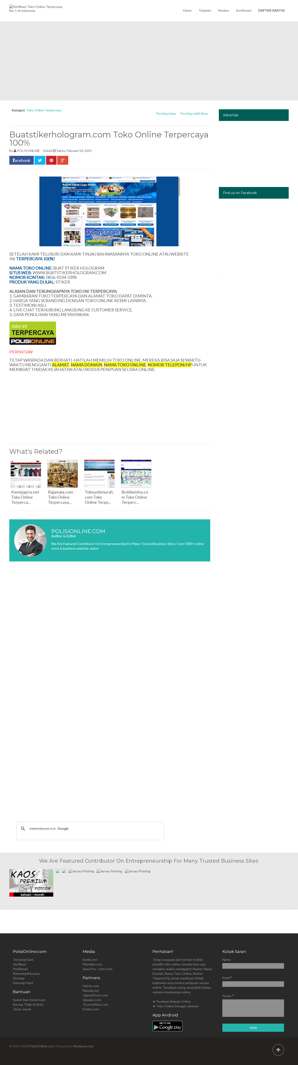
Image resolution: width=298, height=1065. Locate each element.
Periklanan (20, 969)
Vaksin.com (91, 986)
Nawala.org (91, 990)
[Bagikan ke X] (39, 160)
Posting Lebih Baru (194, 113)
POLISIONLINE (28, 151)
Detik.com (90, 960)
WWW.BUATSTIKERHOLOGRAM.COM (69, 272)
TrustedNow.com (95, 1004)
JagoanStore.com (95, 995)
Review (223, 10)
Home (187, 10)
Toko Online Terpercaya (43, 110)
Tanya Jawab (22, 1009)
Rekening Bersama (26, 973)
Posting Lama (166, 113)
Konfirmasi (243, 10)
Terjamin (205, 10)
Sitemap (19, 978)
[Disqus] (109, 634)
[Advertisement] (149, 60)
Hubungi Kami (23, 983)
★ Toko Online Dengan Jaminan (175, 1006)
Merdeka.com (92, 964)
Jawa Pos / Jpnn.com (97, 969)
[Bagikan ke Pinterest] (51, 160)
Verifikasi (19, 964)
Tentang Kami (23, 960)
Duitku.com (91, 1009)
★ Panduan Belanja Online (171, 1001)
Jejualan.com (92, 1000)
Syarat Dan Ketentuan (29, 1000)
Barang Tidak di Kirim (28, 1004)
